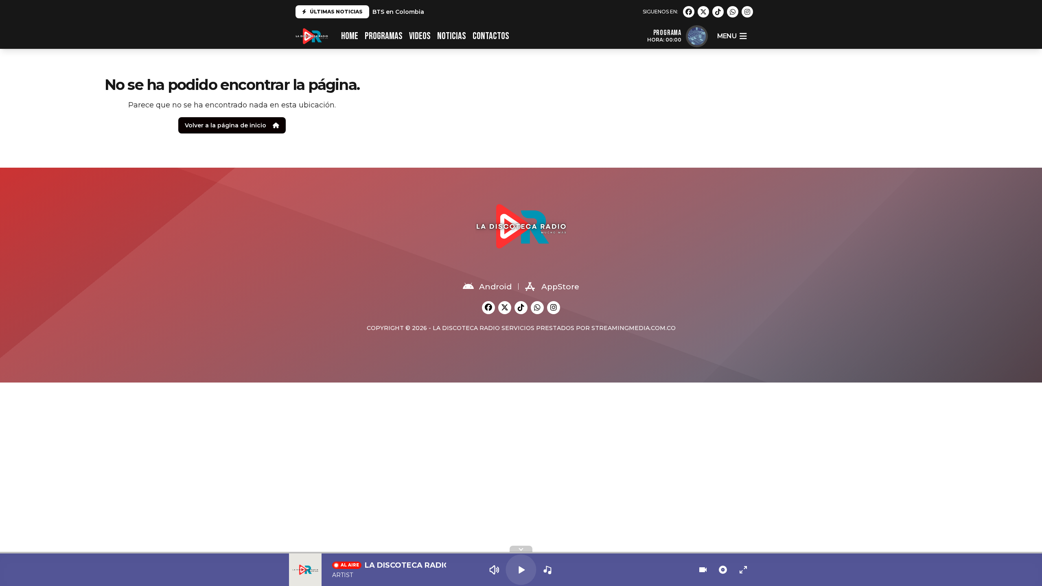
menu (726, 36)
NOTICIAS (451, 36)
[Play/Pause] (521, 569)
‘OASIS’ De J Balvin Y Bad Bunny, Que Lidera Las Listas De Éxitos (467, 11)
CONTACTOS (491, 36)
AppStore (560, 286)
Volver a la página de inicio (225, 125)
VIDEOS (420, 36)
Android (495, 286)
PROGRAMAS (384, 36)
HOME (349, 36)
